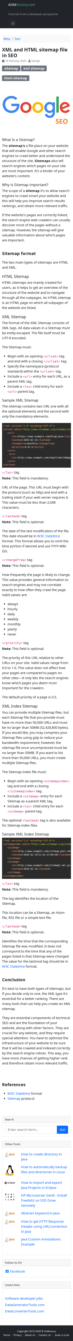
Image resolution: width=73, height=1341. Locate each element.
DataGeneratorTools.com (25, 1305)
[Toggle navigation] (13, 23)
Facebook (17, 1271)
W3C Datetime (48, 536)
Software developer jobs (24, 1298)
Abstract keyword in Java (40, 1213)
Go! (62, 1129)
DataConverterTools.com (24, 1311)
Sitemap (13, 1098)
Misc (7, 38)
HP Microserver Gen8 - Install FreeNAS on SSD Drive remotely (44, 1200)
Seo (17, 38)
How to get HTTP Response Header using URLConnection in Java (44, 1226)
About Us (30, 1335)
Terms (6, 1335)
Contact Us (45, 1335)
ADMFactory (50, 1331)
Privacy (18, 1335)
